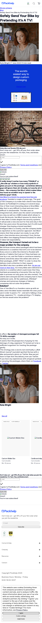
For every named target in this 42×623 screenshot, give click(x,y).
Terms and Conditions (29, 165)
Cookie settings (21, 616)
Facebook (37, 361)
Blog (2, 10)
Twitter (5, 363)
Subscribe (3, 170)
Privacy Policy (5, 167)
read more (21, 619)
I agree (21, 613)
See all (4, 416)
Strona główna (6, 8)
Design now (21, 87)
